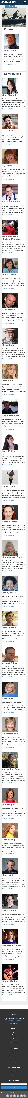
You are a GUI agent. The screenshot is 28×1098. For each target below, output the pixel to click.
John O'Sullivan (10, 663)
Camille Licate (9, 522)
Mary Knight (8, 451)
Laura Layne (8, 486)
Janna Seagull (9, 840)
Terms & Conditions (14, 1056)
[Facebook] (6, 6)
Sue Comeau (9, 274)
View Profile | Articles (9, 64)
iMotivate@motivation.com (15, 1020)
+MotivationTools (14, 1023)
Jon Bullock (8, 130)
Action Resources (14, 1042)
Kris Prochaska (10, 734)
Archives (14, 1060)
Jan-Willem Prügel (11, 769)
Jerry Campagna (11, 201)
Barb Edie (7, 380)
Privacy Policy (14, 1058)
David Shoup (9, 910)
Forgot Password (14, 1075)
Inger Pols (7, 698)
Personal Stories (14, 1040)
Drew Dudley (9, 345)
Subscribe (13, 1088)
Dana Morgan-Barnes (13, 557)
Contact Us (14, 1054)
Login (14, 1073)
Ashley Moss (9, 592)
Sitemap (14, 1062)
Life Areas (14, 1036)
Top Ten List (14, 1038)
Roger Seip (8, 875)
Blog (14, 1032)
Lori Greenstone (10, 416)
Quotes (14, 1034)
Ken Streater (10, 50)
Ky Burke (7, 166)
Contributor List (14, 1071)
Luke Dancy (8, 310)
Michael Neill (9, 628)
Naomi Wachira (10, 981)
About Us (14, 1052)
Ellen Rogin (8, 804)
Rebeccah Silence (11, 946)
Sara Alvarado (9, 95)
